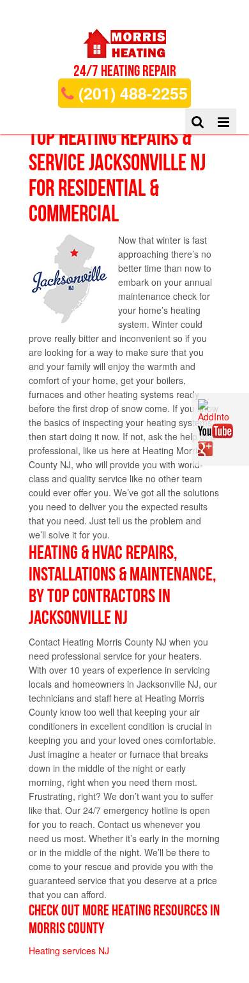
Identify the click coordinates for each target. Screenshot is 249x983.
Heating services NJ (69, 950)
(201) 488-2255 (131, 93)
